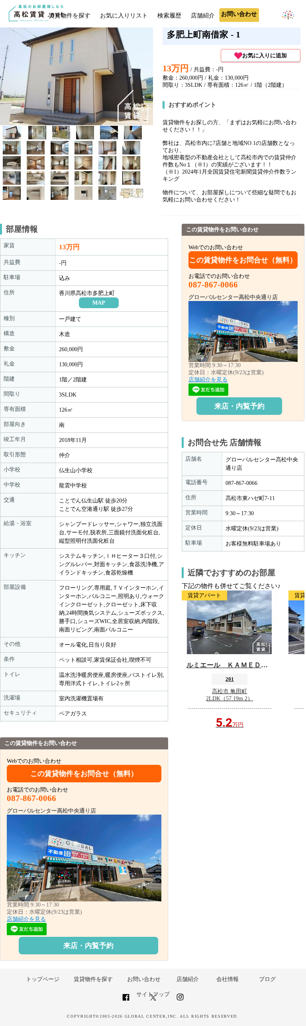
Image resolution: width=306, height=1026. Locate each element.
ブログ (267, 979)
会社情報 (227, 979)
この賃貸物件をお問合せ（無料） (84, 774)
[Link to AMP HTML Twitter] (153, 999)
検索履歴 (169, 15)
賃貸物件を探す (69, 15)
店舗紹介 (203, 15)
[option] (12, 132)
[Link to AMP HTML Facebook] (126, 1000)
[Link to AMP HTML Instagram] (180, 1000)
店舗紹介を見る (26, 919)
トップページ (42, 979)
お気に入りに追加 (264, 56)
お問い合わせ (144, 979)
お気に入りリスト (124, 15)
